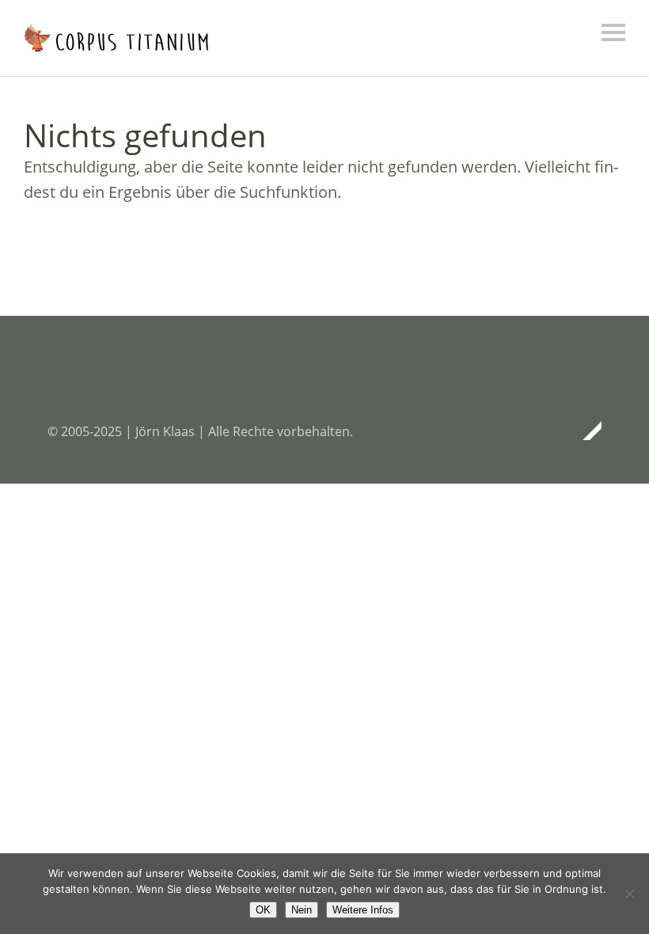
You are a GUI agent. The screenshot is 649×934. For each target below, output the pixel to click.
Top (585, 430)
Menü (613, 32)
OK (263, 910)
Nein (301, 910)
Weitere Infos (362, 910)
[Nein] (629, 894)
